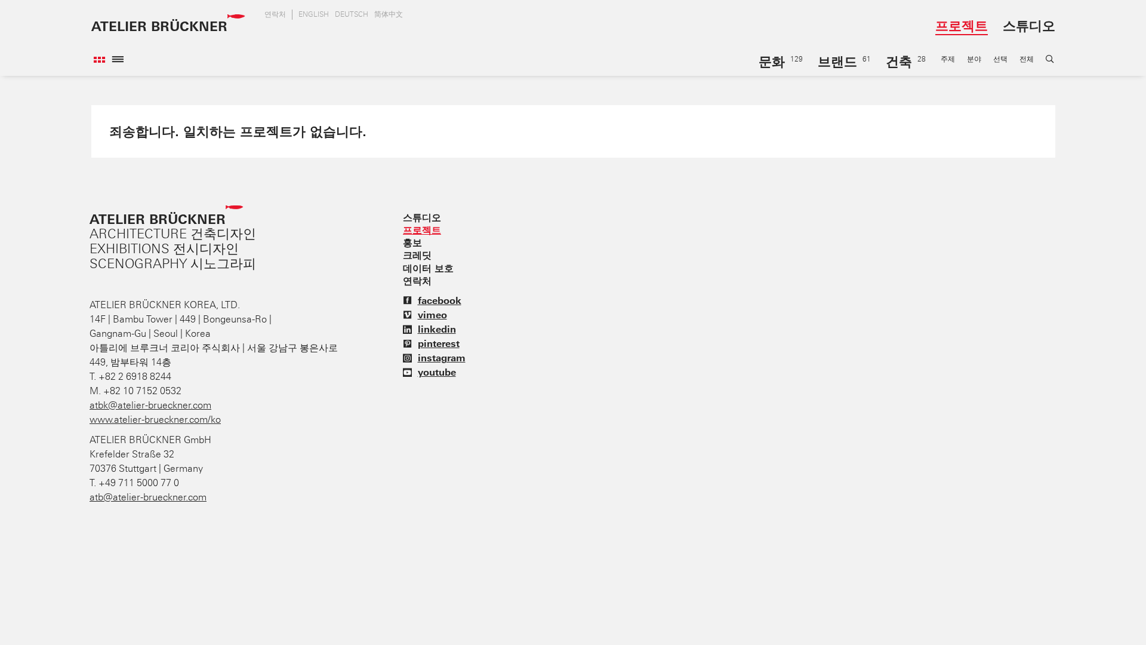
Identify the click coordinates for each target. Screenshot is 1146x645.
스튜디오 (1029, 25)
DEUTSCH (351, 14)
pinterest (439, 343)
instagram (442, 358)
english (313, 14)
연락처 (275, 14)
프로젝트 (961, 25)
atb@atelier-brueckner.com (148, 497)
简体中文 (388, 14)
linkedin (437, 329)
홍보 (412, 242)
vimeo (432, 315)
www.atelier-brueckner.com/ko (155, 419)
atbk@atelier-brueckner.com (150, 405)
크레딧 (417, 255)
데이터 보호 (428, 268)
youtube (437, 372)
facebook (439, 300)
